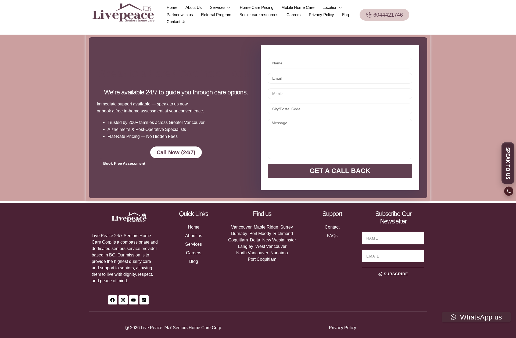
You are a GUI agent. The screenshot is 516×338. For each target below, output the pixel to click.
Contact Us (177, 21)
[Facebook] (112, 299)
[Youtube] (133, 299)
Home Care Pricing (256, 7)
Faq (345, 14)
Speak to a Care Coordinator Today (176, 73)
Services (217, 7)
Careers (293, 14)
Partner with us (180, 14)
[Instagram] (123, 299)
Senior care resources (258, 14)
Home (172, 7)
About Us (193, 7)
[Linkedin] (144, 299)
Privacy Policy (321, 14)
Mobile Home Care (297, 7)
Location (329, 7)
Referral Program (216, 14)
